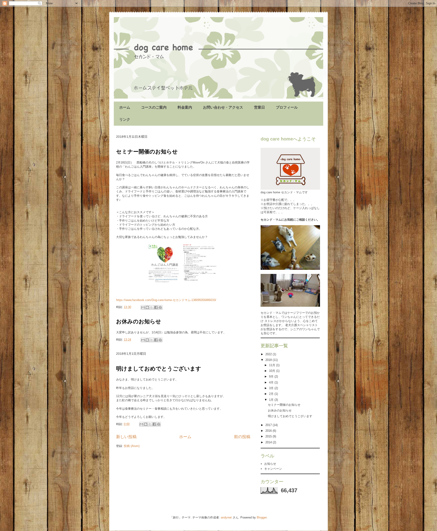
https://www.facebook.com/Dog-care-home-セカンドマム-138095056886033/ (166, 300)
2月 (271, 394)
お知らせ (270, 463)
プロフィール (287, 107)
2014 (269, 442)
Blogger (262, 517)
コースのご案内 (154, 107)
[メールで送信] (143, 307)
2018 (269, 360)
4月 (271, 382)
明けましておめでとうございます (158, 368)
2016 (269, 430)
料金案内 (185, 107)
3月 (271, 388)
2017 (269, 425)
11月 (272, 365)
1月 (271, 399)
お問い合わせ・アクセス (223, 107)
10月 (272, 371)
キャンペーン (273, 468)
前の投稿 (242, 436)
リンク (124, 119)
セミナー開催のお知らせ (147, 151)
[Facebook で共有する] (156, 307)
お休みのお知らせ (138, 321)
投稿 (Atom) (132, 446)
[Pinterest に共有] (160, 307)
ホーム (124, 107)
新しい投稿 (126, 436)
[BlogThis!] (147, 307)
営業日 (259, 107)
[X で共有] (151, 307)
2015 (269, 436)
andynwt (226, 517)
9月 (271, 376)
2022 (269, 354)
